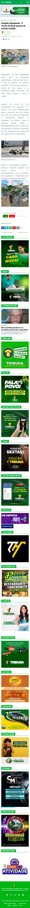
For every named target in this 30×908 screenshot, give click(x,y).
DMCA (9, 905)
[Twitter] (6, 39)
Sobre (20, 905)
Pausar (12, 216)
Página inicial (5, 20)
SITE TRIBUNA (6, 2)
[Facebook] (3, 39)
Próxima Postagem (23, 232)
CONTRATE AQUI (7, 526)
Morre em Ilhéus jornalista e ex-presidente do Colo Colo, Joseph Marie (14, 328)
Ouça (5, 216)
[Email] (18, 227)
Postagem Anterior (7, 232)
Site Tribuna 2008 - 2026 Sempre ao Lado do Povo (15, 901)
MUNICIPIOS (13, 20)
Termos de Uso (22, 903)
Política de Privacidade (10, 903)
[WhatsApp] (8, 39)
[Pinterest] (14, 227)
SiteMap (15, 905)
